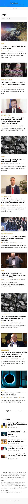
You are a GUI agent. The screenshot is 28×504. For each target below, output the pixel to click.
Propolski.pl (14, 3)
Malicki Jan (11, 87)
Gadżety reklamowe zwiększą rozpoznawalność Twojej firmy (16, 447)
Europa (3, 349)
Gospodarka (4, 115)
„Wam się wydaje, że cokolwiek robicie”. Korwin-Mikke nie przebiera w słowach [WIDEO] (13, 275)
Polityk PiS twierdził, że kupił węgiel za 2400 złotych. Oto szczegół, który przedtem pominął (13, 318)
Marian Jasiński (13, 126)
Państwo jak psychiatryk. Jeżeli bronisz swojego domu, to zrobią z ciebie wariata (17, 455)
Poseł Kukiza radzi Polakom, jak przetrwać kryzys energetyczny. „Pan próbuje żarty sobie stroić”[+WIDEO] (13, 200)
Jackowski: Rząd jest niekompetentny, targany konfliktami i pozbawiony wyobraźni (13, 238)
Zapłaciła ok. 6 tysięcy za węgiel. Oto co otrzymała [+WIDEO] (13, 160)
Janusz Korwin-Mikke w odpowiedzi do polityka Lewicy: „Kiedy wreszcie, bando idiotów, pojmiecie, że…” (14, 354)
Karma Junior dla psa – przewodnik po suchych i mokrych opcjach (17, 440)
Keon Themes (18, 501)
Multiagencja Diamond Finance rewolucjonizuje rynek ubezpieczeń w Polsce (17, 433)
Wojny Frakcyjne (5, 233)
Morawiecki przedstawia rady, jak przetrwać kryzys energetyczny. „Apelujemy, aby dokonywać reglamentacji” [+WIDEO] (12, 120)
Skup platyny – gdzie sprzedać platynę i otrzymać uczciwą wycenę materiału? (17, 424)
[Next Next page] (20, 411)
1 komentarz (19, 242)
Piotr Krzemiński (12, 50)
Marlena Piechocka (14, 279)
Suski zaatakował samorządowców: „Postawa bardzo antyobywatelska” (13, 83)
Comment (20, 51)
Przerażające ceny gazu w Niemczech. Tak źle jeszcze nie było (13, 394)
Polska (3, 43)
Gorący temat (8, 79)
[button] (14, 8)
